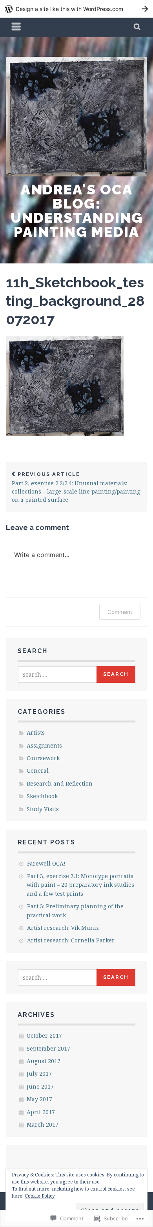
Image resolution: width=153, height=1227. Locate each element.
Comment (119, 611)
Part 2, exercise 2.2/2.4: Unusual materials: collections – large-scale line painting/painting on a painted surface (76, 487)
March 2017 (42, 1124)
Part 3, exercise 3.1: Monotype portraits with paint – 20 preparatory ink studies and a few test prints (80, 884)
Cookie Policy (40, 1196)
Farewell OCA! (46, 863)
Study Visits (43, 809)
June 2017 (40, 1086)
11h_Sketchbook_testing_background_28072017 (75, 300)
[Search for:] (57, 674)
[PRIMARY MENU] (16, 27)
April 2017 (41, 1112)
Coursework (43, 758)
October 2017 (44, 1035)
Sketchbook (42, 796)
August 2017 (43, 1061)
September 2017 (48, 1048)
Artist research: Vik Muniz (63, 927)
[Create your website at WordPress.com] (76, 9)
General (38, 770)
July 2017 (39, 1073)
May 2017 (39, 1099)
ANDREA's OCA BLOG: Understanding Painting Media (77, 210)
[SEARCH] (137, 27)
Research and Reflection (60, 783)
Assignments (44, 745)
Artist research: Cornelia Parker (71, 940)
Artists (36, 732)
